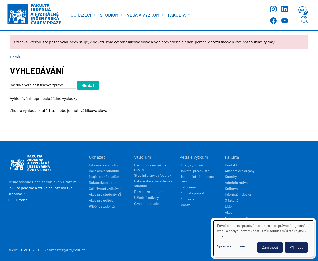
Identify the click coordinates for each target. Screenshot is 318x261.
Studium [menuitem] (107, 16)
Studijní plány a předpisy (152, 175)
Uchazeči (98, 157)
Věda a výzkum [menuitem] (141, 16)
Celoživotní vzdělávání (105, 188)
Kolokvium (188, 187)
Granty (185, 205)
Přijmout (296, 247)
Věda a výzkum (194, 157)
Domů (15, 56)
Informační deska (238, 194)
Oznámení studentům (150, 203)
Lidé (228, 206)
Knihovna (232, 188)
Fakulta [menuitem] (175, 16)
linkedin (284, 9)
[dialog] (263, 238)
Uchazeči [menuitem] (79, 16)
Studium (142, 157)
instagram (273, 9)
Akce (228, 212)
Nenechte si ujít (236, 218)
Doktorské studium (103, 182)
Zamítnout (270, 247)
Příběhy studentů (102, 206)
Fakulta (232, 157)
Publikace (187, 199)
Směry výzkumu (191, 165)
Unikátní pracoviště (194, 171)
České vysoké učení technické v (40, 181)
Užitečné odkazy (146, 197)
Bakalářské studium (104, 171)
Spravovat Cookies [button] (231, 246)
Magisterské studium (105, 176)
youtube (284, 20)
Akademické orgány (239, 171)
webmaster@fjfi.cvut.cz (64, 249)
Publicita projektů (193, 193)
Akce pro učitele (101, 200)
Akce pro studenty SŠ (105, 194)
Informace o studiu (103, 165)
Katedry (231, 176)
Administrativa (236, 182)
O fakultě (231, 200)
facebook (273, 20)
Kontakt (231, 165)
